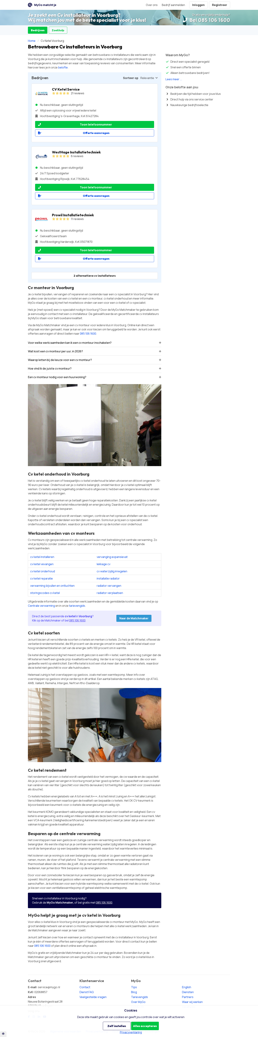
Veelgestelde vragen (93, 997)
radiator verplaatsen (110, 593)
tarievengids (77, 606)
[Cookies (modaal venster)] (3, 1034)
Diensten (188, 992)
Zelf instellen (116, 1026)
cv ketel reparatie (41, 578)
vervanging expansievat (112, 557)
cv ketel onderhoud (42, 571)
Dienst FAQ (87, 992)
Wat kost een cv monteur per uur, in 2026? (55, 351)
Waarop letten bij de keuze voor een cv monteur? (60, 360)
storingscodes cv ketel (45, 593)
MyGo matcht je (45, 5)
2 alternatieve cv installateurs (95, 275)
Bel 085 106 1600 (209, 20)
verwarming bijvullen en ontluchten (52, 586)
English (186, 987)
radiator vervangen (109, 586)
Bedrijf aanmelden (173, 5)
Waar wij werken (192, 1002)
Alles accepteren (145, 1026)
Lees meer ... (174, 79)
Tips (134, 987)
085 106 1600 (88, 333)
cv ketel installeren (42, 557)
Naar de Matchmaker (133, 618)
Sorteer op (130, 78)
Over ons (152, 5)
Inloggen (198, 5)
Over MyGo (138, 1002)
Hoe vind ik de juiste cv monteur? (49, 368)
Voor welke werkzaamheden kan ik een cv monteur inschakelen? (69, 343)
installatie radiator (108, 578)
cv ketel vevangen (42, 564)
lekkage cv (103, 564)
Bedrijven (37, 30)
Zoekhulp (58, 30)
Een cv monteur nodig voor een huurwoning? (57, 377)
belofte (63, 67)
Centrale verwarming (41, 606)
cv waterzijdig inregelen (112, 571)
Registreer (219, 5)
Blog (134, 992)
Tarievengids (139, 997)
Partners (187, 997)
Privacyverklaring (131, 1032)
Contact (85, 987)
